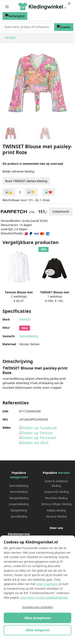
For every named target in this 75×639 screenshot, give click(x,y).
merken (64, 473)
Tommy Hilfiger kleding (56, 504)
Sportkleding (19, 516)
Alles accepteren (37, 618)
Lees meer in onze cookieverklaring (44, 597)
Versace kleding (56, 516)
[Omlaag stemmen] (31, 192)
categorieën (19, 477)
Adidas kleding (56, 510)
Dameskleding (28, 336)
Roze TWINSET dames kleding (26, 181)
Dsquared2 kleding (56, 492)
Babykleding (19, 510)
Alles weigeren (37, 630)
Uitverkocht (60, 211)
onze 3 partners (47, 584)
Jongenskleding (19, 504)
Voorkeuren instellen (37, 607)
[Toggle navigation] (7, 7)
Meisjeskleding (18, 498)
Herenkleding (19, 492)
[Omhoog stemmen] (9, 192)
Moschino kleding (56, 498)
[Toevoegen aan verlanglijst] (48, 192)
